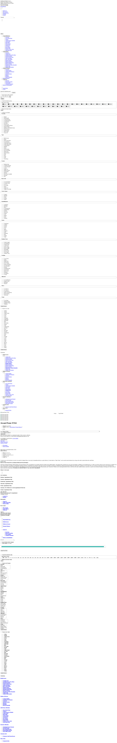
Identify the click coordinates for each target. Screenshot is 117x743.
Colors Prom (7, 386)
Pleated (5, 172)
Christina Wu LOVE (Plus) (10, 358)
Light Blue (6, 319)
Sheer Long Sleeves (8, 292)
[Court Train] (3, 606)
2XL (68, 106)
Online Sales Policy (4, 441)
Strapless (6, 272)
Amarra (6, 384)
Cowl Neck (6, 258)
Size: (1, 431)
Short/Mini (6, 249)
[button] (6, 36)
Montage (7, 379)
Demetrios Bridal (8, 359)
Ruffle (5, 215)
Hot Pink (6, 330)
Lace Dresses (6, 141)
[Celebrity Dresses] (4, 577)
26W (16, 106)
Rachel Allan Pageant (9, 402)
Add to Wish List (4, 439)
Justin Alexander (8, 361)
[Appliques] (3, 592)
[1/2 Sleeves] (4, 619)
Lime (5, 315)
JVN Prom (7, 391)
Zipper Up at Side (7, 189)
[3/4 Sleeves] (4, 620)
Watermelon (6, 332)
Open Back (6, 171)
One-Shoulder (7, 265)
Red (5, 335)
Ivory (5, 338)
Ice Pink (5, 327)
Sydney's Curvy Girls (9, 394)
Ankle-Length (7, 242)
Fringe (5, 213)
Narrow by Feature (6, 112)
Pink (5, 329)
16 (49, 104)
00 (9, 104)
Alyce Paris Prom (8, 383)
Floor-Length (6, 247)
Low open (6, 185)
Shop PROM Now (6, 519)
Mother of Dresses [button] (4, 696)
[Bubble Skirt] (4, 576)
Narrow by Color (5, 308)
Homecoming (6, 126)
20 (59, 104)
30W (28, 106)
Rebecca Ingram (8, 366)
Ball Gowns (6, 138)
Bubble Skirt (6, 164)
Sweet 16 (6, 132)
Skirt (5, 154)
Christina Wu (7, 356)
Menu (2, 33)
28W (22, 106)
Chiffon (5, 224)
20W (110, 104)
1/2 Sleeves (6, 288)
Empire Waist (6, 281)
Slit (4, 176)
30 (83, 104)
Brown (5, 342)
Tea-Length (6, 252)
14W (93, 104)
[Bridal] (5, 565)
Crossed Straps (7, 183)
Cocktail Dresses (7, 120)
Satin (5, 232)
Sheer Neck (6, 270)
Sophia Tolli (7, 369)
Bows (5, 207)
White (5, 347)
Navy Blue (6, 323)
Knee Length (6, 248)
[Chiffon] (3, 599)
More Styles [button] (2, 738)
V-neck (5, 274)
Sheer (5, 186)
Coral (5, 337)
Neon (5, 196)
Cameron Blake (8, 373)
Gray (5, 345)
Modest (5, 146)
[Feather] (3, 600)
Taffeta (5, 235)
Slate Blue (6, 320)
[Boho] (4, 571)
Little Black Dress (7, 143)
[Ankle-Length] (3, 603)
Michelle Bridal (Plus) (9, 365)
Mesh (5, 229)
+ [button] (3, 397)
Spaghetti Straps (7, 302)
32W (34, 106)
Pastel (5, 199)
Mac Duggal (7, 392)
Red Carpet (6, 131)
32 (87, 104)
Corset (5, 167)
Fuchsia (5, 331)
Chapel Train (6, 244)
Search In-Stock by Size (7, 100)
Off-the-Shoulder (7, 264)
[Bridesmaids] (5, 566)
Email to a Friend (3, 443)
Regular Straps (7, 301)
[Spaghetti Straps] (4, 627)
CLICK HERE (15, 438)
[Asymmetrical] (3, 604)
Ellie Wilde (7, 387)
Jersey (5, 227)
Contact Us (5, 496)
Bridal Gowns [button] (3, 678)
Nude (5, 340)
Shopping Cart (6, 12)
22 (64, 104)
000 (5, 104)
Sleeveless (6, 295)
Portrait (5, 267)
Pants (5, 147)
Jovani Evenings (8, 376)
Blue (5, 321)
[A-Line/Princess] (3, 614)
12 (40, 104)
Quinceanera (6, 130)
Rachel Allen (7, 393)
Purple (5, 324)
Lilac (5, 325)
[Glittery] (2, 587)
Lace (5, 214)
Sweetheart (6, 273)
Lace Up (5, 184)
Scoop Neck (6, 269)
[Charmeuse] (3, 598)
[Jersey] (3, 601)
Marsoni (7, 377)
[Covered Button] (4, 581)
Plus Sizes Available (8, 174)
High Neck (6, 261)
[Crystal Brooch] (3, 595)
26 (73, 104)
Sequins (5, 218)
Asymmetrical (7, 243)
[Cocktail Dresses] (5, 568)
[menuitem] (60, 10)
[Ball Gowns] (4, 570)
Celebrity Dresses (7, 165)
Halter (5, 259)
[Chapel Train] (3, 605)
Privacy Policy (6, 503)
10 (35, 104)
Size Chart (2, 440)
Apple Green (6, 313)
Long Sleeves (6, 291)
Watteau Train (7, 253)
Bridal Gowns (6, 521)
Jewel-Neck (6, 262)
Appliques (6, 204)
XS (45, 106)
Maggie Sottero (8, 363)
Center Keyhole (7, 166)
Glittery (5, 194)
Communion (6, 121)
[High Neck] (4, 611)
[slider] (105, 546)
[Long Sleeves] (4, 621)
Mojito (5, 312)
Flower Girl (6, 124)
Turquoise (6, 318)
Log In (4, 15)
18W (105, 104)
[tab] (60, 362)
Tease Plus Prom (8, 395)
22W (5, 106)
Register (4, 14)
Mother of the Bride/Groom (9, 127)
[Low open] (4, 584)
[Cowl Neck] (4, 608)
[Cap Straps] (4, 625)
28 (78, 104)
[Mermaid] (3, 616)
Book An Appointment (7, 537)
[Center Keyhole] (4, 578)
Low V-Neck (6, 263)
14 (45, 104)
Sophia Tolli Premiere (9, 370)
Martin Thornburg (8, 364)
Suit (5, 155)
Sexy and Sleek (7, 150)
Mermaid (6, 282)
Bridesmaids (6, 118)
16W (99, 104)
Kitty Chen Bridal (8, 362)
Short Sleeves (6, 293)
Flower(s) (6, 212)
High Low (6, 169)
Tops (5, 156)
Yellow (5, 310)
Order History (6, 508)
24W (11, 106)
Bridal (5, 116)
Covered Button (7, 181)
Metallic (5, 195)
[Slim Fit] (3, 617)
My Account (5, 11)
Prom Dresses (6, 129)
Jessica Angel (8, 389)
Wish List (5, 10)
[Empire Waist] (3, 615)
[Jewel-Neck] (4, 612)
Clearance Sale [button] (3, 733)
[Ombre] (2, 590)
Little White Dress (7, 144)
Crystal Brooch (7, 208)
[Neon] (2, 589)
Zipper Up (6, 187)
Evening (5, 123)
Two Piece (6, 158)
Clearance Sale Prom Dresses (11, 406)
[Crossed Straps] (4, 582)
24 (68, 104)
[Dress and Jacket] (4, 572)
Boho (5, 139)
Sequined (6, 233)
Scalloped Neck (7, 268)
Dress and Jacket (7, 140)
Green (5, 314)
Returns (4, 497)
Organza (5, 230)
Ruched (5, 175)
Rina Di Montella (8, 380)
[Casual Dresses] (5, 567)
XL (63, 106)
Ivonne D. (7, 375)
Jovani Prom (8, 390)
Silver (5, 346)
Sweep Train (6, 250)
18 (54, 104)
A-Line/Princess (7, 279)
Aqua (5, 316)
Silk (5, 234)
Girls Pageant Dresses (8, 125)
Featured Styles (8, 410)
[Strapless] (4, 628)
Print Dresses (6, 149)
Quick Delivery (19, 427)
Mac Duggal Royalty (9, 401)
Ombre (5, 198)
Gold (5, 341)
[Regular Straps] (4, 626)
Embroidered (6, 209)
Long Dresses (6, 145)
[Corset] (4, 579)
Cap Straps (6, 300)
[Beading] (3, 593)
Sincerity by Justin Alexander (11, 367)
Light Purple (6, 326)
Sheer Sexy (6, 151)
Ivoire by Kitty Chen (9, 360)
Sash (5, 216)
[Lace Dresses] (4, 574)
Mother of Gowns (6, 524)
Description (5, 445)
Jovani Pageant (8, 400)
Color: (1, 432)
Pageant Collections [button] (4, 724)
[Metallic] (2, 588)
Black (5, 343)
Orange (5, 336)
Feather (5, 210)
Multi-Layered (7, 170)
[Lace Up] (4, 583)
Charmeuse (6, 223)
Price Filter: (4, 96)
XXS (40, 106)
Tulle (5, 236)
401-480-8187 (3, 6)
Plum (5, 334)
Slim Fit (5, 283)
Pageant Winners (6, 526)
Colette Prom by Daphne (10, 385)
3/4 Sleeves (6, 290)
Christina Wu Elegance (9, 374)
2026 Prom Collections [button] (5, 707)
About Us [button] (5, 529)
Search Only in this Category (7, 94)
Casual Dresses (7, 119)
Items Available (6, 446)
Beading (5, 205)
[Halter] (4, 609)
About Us (5, 501)
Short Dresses (6, 152)
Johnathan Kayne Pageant (10, 399)
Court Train (6, 245)
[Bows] (3, 594)
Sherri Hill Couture (9, 403)
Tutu (5, 157)
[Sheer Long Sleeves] (4, 622)
